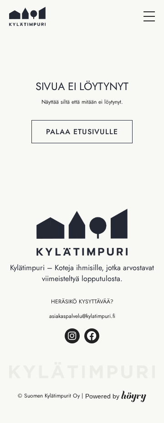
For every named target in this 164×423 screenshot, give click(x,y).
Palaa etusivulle (82, 131)
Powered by (115, 396)
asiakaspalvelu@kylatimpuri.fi (82, 316)
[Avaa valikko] (149, 16)
